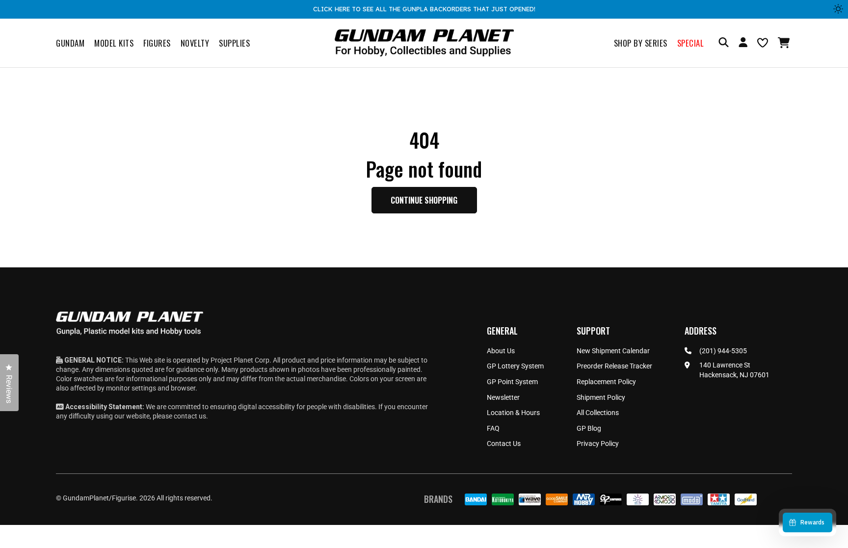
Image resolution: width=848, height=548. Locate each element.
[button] (785, 42)
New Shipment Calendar (613, 351)
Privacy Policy (598, 443)
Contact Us (504, 443)
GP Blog (589, 428)
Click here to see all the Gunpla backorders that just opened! (424, 9)
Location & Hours (513, 413)
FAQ (493, 428)
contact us (190, 416)
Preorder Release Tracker (614, 366)
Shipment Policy (601, 397)
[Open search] (723, 43)
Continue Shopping (424, 200)
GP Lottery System (515, 366)
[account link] (743, 43)
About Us (501, 351)
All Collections (598, 413)
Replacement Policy (606, 382)
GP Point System (512, 382)
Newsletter (503, 397)
